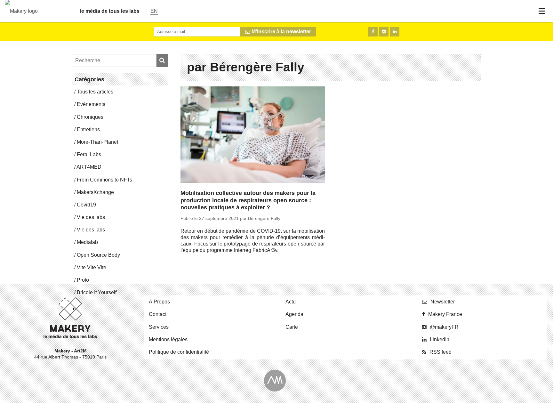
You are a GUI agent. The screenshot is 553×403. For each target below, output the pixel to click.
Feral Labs (89, 154)
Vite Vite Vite (91, 267)
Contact (157, 314)
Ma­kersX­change (95, 192)
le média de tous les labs (110, 11)
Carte (291, 327)
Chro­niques (90, 117)
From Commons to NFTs (104, 179)
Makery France (445, 314)
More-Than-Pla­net (97, 142)
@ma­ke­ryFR (444, 327)
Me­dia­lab (87, 242)
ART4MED (88, 167)
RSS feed (440, 352)
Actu (290, 301)
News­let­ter (442, 301)
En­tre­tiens (88, 129)
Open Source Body (98, 255)
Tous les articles (95, 91)
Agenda (294, 314)
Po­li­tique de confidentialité (179, 352)
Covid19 (86, 204)
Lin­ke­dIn (439, 339)
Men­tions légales (168, 339)
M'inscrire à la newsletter (280, 31)
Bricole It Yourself (96, 292)
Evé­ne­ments (91, 104)
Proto (83, 280)
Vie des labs (91, 217)
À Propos (159, 301)
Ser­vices (159, 327)
